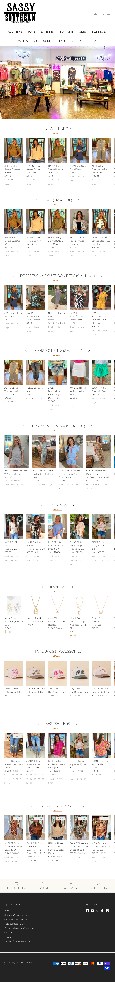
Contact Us (10, 937)
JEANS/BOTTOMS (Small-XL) (57, 350)
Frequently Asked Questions (19, 928)
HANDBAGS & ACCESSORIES (57, 651)
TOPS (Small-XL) (57, 200)
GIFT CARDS (79, 41)
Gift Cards (9, 932)
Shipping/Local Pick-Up (16, 915)
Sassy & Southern (17, 963)
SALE (96, 41)
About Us (9, 910)
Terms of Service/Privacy (17, 941)
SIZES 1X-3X (99, 31)
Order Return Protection (17, 919)
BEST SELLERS (57, 724)
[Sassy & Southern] (20, 13)
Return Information (14, 924)
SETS (82, 31)
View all (57, 133)
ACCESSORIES (43, 41)
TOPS (31, 31)
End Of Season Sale (57, 806)
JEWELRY (21, 41)
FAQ (62, 41)
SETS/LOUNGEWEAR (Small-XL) (57, 426)
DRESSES (47, 31)
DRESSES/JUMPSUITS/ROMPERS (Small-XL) (57, 276)
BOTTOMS (66, 31)
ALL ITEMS (15, 31)
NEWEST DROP (57, 129)
